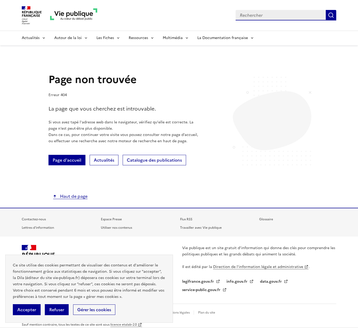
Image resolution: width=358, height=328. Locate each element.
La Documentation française (222, 38)
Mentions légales (178, 312)
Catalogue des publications (154, 160)
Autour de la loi (68, 38)
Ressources (138, 38)
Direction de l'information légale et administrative (258, 267)
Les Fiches (105, 38)
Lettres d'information (38, 227)
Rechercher (331, 15)
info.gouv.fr (237, 281)
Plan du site (206, 312)
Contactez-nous (34, 219)
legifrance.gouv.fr (198, 281)
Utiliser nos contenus (116, 227)
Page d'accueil (67, 160)
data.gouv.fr (271, 281)
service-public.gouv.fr (201, 290)
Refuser (56, 310)
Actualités (31, 38)
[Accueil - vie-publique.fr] (73, 15)
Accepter (26, 310)
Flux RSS (186, 219)
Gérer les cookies (94, 310)
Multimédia (173, 38)
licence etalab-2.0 (123, 324)
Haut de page (73, 196)
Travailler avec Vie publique (201, 227)
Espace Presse (111, 219)
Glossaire (266, 219)
